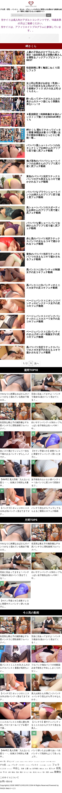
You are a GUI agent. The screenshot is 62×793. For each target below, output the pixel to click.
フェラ (55, 764)
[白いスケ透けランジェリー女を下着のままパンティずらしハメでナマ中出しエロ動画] (15, 439)
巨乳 (58, 768)
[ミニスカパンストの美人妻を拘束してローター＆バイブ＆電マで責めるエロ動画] (15, 710)
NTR (1, 761)
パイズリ (22, 765)
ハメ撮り (9, 765)
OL (5, 761)
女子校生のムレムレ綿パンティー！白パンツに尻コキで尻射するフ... (45, 482)
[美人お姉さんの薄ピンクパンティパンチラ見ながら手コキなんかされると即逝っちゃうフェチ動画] (46, 682)
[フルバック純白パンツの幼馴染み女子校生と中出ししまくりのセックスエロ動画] (46, 653)
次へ (36, 363)
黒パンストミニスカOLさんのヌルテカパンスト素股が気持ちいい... (15, 668)
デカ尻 (3, 765)
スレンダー (43, 761)
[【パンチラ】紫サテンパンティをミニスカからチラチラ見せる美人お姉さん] (46, 710)
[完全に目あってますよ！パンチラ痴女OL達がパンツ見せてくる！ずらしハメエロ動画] (46, 382)
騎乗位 (57, 772)
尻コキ (46, 768)
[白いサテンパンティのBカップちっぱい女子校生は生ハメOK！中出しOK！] (46, 411)
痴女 (21, 772)
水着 (9, 772)
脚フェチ (39, 772)
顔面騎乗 (51, 772)
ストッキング (36, 761)
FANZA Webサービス (8, 788)
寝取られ (42, 768)
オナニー (31, 761)
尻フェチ (52, 768)
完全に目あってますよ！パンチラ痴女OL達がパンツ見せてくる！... (45, 397)
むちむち (22, 761)
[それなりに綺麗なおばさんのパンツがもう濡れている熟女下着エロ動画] (15, 382)
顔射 (47, 772)
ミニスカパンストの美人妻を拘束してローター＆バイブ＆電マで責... (14, 725)
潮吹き (13, 772)
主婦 (22, 768)
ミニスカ (3, 768)
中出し (16, 768)
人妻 (26, 768)
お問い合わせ (6, 781)
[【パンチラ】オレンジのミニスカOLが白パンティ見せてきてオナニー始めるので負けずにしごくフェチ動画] (15, 496)
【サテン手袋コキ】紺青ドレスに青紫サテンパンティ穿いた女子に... (45, 454)
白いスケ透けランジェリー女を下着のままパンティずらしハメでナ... (14, 454)
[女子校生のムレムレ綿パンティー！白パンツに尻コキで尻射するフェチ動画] (46, 468)
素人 (31, 772)
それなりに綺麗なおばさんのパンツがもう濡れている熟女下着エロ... (14, 397)
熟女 (17, 772)
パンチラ (49, 765)
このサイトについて (9, 777)
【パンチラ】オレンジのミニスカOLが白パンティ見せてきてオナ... (15, 511)
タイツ (53, 761)
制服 (30, 768)
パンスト (35, 765)
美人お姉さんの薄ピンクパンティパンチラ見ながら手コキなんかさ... (46, 696)
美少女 (35, 772)
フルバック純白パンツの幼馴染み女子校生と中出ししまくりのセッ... (45, 668)
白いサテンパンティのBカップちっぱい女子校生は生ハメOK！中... (46, 425)
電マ (44, 772)
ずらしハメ (10, 761)
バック (15, 765)
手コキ (5, 772)
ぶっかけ (17, 761)
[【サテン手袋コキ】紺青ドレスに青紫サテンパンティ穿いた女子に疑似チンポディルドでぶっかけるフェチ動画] (46, 439)
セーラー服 (48, 761)
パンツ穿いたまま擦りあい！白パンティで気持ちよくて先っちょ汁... (46, 753)
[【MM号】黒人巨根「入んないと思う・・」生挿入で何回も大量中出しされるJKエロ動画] (15, 468)
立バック (26, 772)
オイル (26, 761)
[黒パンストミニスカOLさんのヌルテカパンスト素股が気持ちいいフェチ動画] (15, 653)
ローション (9, 768)
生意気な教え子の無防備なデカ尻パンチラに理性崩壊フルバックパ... (14, 425)
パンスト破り (43, 765)
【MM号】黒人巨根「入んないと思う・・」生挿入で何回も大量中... (15, 482)
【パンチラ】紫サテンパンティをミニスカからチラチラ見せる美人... (46, 725)
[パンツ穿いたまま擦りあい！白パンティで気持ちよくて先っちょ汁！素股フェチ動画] (46, 739)
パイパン (28, 765)
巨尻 (1, 772)
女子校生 (35, 768)
